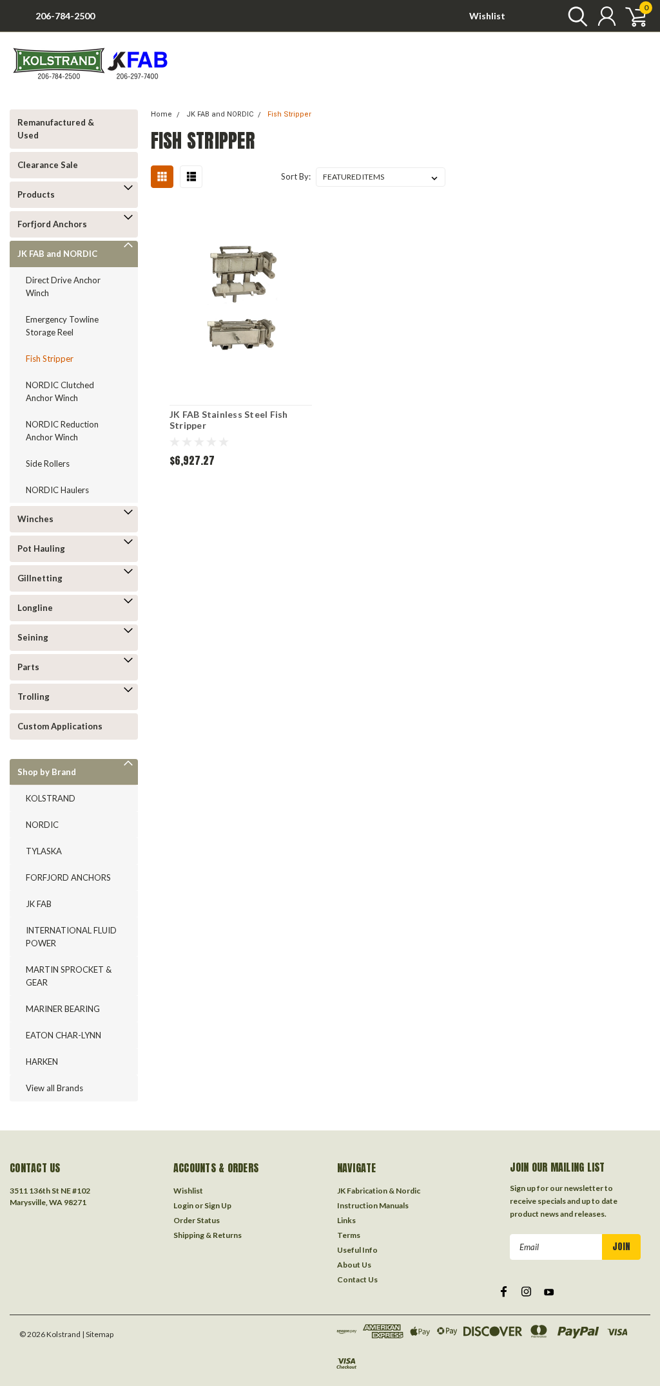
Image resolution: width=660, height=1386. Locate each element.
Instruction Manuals (373, 1205)
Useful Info (357, 1250)
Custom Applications (59, 726)
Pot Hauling (41, 548)
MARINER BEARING (63, 1009)
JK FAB (39, 904)
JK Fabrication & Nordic (378, 1190)
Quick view (240, 301)
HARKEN (42, 1061)
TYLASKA (44, 851)
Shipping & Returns (207, 1235)
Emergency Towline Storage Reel (62, 325)
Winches (35, 519)
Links (346, 1220)
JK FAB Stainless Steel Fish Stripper (229, 420)
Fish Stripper (49, 358)
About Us (354, 1264)
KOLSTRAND (50, 798)
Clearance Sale (47, 165)
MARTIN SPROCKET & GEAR (69, 976)
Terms (348, 1235)
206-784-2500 (65, 15)
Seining (32, 637)
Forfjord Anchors (52, 224)
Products (36, 194)
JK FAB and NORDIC (57, 253)
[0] (631, 16)
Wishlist (487, 15)
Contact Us (357, 1279)
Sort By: (296, 176)
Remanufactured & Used (55, 128)
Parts (28, 667)
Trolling (33, 696)
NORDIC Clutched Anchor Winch (60, 391)
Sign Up (217, 1205)
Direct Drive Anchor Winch (63, 286)
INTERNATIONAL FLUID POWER (71, 936)
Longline (35, 608)
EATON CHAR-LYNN (63, 1035)
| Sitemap (97, 1334)
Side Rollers (48, 463)
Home (161, 114)
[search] (574, 16)
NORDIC (42, 824)
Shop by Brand (46, 772)
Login (183, 1205)
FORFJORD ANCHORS (68, 877)
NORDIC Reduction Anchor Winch (62, 430)
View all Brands (54, 1088)
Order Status (196, 1220)
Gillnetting (40, 578)
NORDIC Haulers (57, 490)
